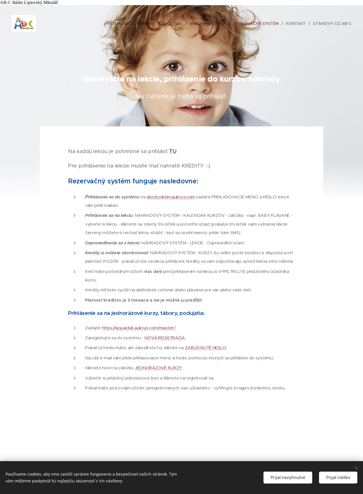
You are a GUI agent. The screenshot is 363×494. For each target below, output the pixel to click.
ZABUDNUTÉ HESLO (205, 347)
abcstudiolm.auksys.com (171, 197)
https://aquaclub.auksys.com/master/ (138, 327)
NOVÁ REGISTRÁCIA (164, 337)
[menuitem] (119, 23)
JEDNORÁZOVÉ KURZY (158, 367)
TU (172, 151)
